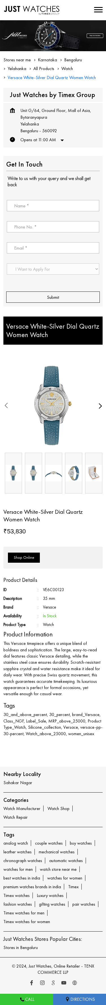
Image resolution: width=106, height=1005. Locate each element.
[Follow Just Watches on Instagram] (42, 983)
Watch (67, 68)
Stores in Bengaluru (20, 947)
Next (99, 405)
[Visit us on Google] (53, 983)
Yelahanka (17, 68)
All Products (43, 68)
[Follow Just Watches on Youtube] (64, 983)
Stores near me (17, 60)
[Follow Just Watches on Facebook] (31, 983)
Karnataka (47, 60)
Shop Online (24, 557)
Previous (6, 405)
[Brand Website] (74, 983)
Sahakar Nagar (17, 783)
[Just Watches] (31, 10)
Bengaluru (73, 60)
